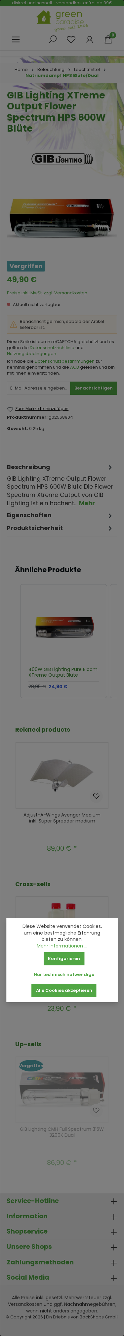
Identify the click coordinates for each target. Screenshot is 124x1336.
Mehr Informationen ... (62, 946)
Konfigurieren (64, 958)
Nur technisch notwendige (64, 974)
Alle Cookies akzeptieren (64, 990)
